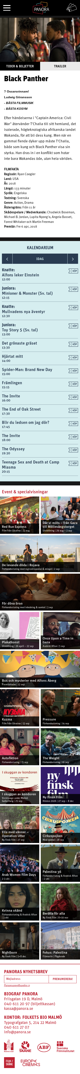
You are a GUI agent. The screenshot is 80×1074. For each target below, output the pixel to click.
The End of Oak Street (21, 409)
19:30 (6, 453)
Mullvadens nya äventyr (23, 311)
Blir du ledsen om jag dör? (25, 422)
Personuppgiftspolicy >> (17, 985)
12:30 (6, 316)
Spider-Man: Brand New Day (27, 369)
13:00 (6, 334)
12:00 (6, 279)
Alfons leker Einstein (20, 274)
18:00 (6, 440)
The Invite (11, 395)
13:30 (6, 347)
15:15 (5, 387)
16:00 (6, 400)
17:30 (6, 413)
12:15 (5, 297)
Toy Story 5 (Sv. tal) (20, 329)
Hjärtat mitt (12, 356)
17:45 (6, 427)
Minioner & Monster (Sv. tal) (27, 293)
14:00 (6, 360)
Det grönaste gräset (19, 343)
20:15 (6, 471)
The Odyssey (13, 448)
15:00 (6, 374)
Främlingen (12, 382)
